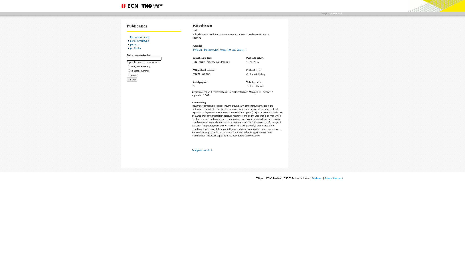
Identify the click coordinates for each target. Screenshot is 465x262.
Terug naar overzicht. (202, 150)
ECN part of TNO (140, 6)
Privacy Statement (334, 178)
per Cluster (135, 48)
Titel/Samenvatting (140, 66)
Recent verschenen (139, 37)
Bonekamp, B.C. (211, 49)
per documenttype (139, 40)
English (325, 13)
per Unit (134, 44)
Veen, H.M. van (228, 49)
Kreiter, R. (197, 49)
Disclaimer (317, 178)
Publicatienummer (140, 70)
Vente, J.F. (242, 49)
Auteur (134, 75)
